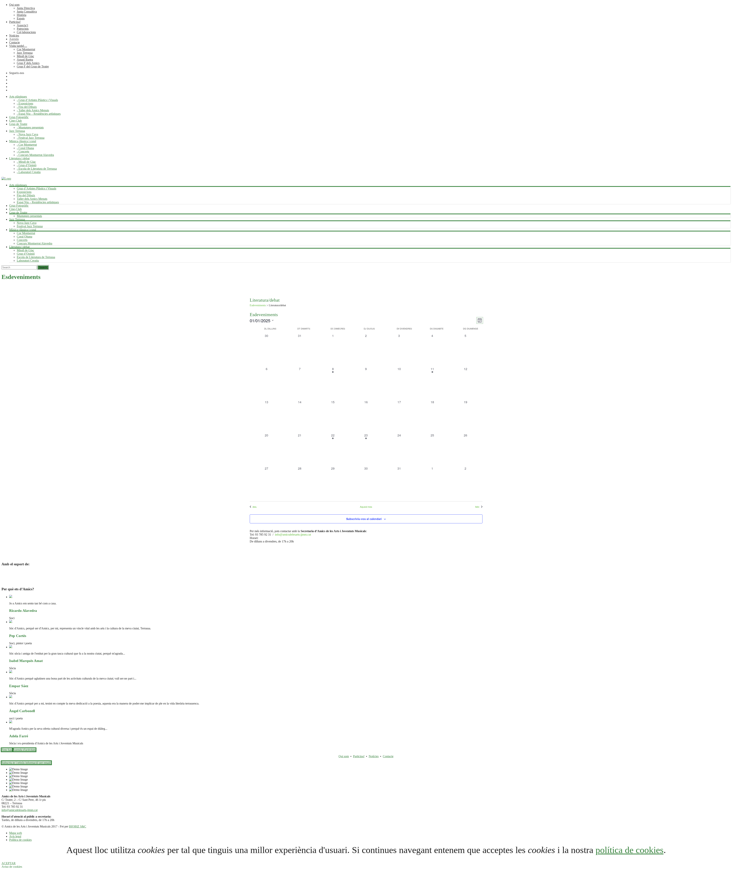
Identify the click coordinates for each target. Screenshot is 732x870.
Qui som (14, 4)
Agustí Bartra (25, 59)
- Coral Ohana (25, 148)
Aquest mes (366, 506)
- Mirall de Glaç (26, 161)
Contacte (14, 42)
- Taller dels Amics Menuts (33, 110)
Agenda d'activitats (24, 749)
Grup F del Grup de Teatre (33, 66)
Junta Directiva (26, 8)
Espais (21, 18)
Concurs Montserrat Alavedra (34, 243)
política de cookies (630, 850)
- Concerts (23, 151)
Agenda (14, 39)
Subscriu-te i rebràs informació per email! (26, 762)
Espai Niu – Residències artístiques (38, 202)
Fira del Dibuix (26, 195)
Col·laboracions (26, 32)
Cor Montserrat (26, 49)
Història (21, 15)
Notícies (14, 35)
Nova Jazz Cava (26, 222)
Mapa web (15, 833)
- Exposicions (25, 103)
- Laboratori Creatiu (29, 172)
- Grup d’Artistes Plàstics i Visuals (37, 100)
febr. (477, 506)
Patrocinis (23, 28)
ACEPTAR (9, 863)
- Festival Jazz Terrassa (30, 137)
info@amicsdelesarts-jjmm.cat (293, 534)
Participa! (15, 21)
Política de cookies (20, 839)
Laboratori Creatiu (28, 260)
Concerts (22, 240)
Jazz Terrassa (25, 52)
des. (255, 506)
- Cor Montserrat (27, 144)
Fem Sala (7, 749)
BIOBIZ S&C (77, 826)
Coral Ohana (24, 236)
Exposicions (24, 192)
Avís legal (15, 836)
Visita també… (18, 45)
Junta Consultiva (27, 11)
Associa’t (22, 25)
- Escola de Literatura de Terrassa (37, 168)
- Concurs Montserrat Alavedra (35, 155)
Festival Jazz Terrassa (30, 226)
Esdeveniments (258, 305)
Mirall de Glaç (25, 56)
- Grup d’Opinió (26, 165)
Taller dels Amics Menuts (32, 198)
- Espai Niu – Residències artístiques (39, 113)
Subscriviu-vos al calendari (364, 519)
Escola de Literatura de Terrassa (36, 257)
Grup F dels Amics (28, 63)
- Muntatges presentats (30, 127)
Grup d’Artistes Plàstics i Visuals (36, 188)
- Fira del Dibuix (27, 106)
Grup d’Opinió (26, 253)
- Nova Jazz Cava (27, 134)
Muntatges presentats (29, 216)
